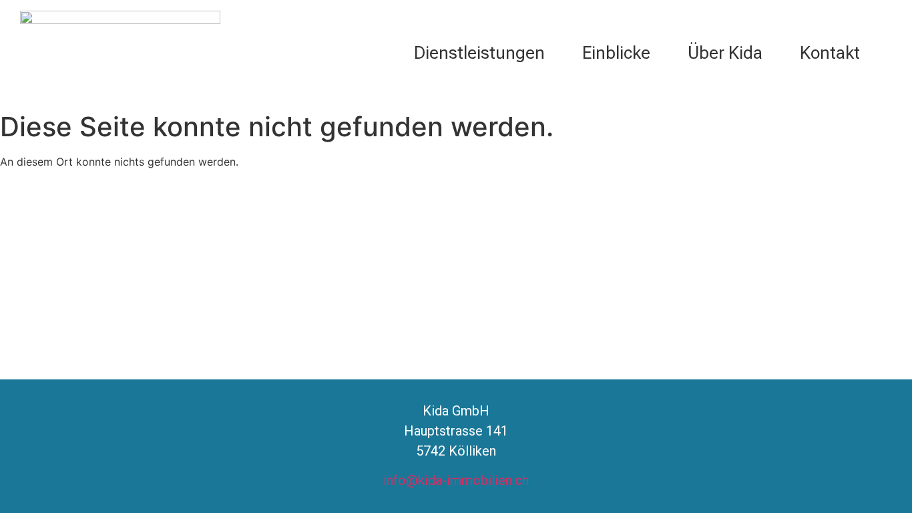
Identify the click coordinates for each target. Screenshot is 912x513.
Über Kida (725, 53)
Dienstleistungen (479, 53)
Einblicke (616, 53)
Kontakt (830, 53)
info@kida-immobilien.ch (456, 480)
